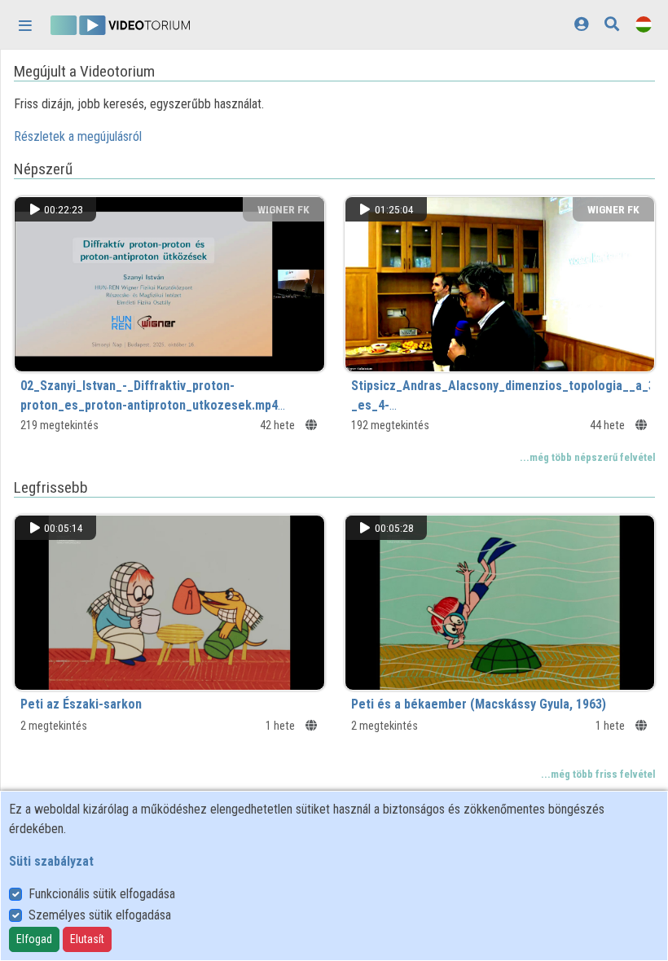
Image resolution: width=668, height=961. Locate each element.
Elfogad (34, 939)
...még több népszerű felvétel (587, 457)
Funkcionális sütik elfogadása (102, 894)
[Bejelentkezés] (581, 24)
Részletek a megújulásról (78, 136)
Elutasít (87, 939)
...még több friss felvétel (598, 774)
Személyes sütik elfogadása (100, 915)
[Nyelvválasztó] (643, 24)
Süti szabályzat (51, 861)
